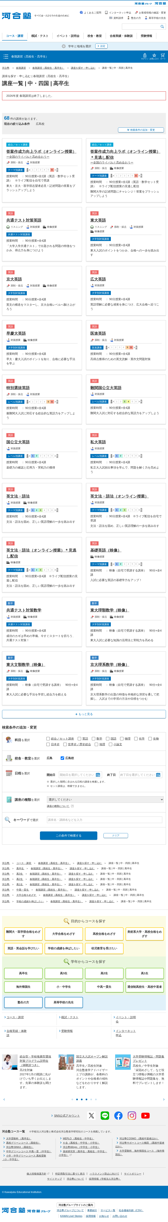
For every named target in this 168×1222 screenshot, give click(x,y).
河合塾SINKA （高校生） (20, 1147)
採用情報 (91, 1216)
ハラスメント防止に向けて (104, 1173)
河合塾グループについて (70, 1210)
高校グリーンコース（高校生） (23, 1142)
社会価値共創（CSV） (131, 1210)
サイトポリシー (132, 1173)
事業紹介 (92, 1210)
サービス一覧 (108, 1210)
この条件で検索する (69, 835)
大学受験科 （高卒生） (18, 1138)
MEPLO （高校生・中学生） (78, 1138)
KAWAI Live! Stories (71, 1216)
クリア (115, 835)
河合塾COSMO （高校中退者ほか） (139, 1138)
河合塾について (75, 1178)
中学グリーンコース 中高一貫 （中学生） (29, 1151)
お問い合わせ (119, 1216)
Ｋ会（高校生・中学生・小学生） (81, 1142)
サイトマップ (54, 1178)
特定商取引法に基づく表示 (70, 1173)
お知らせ (104, 1216)
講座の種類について (58, 806)
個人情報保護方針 (36, 1173)
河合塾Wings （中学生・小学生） (81, 1147)
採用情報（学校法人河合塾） (105, 1178)
